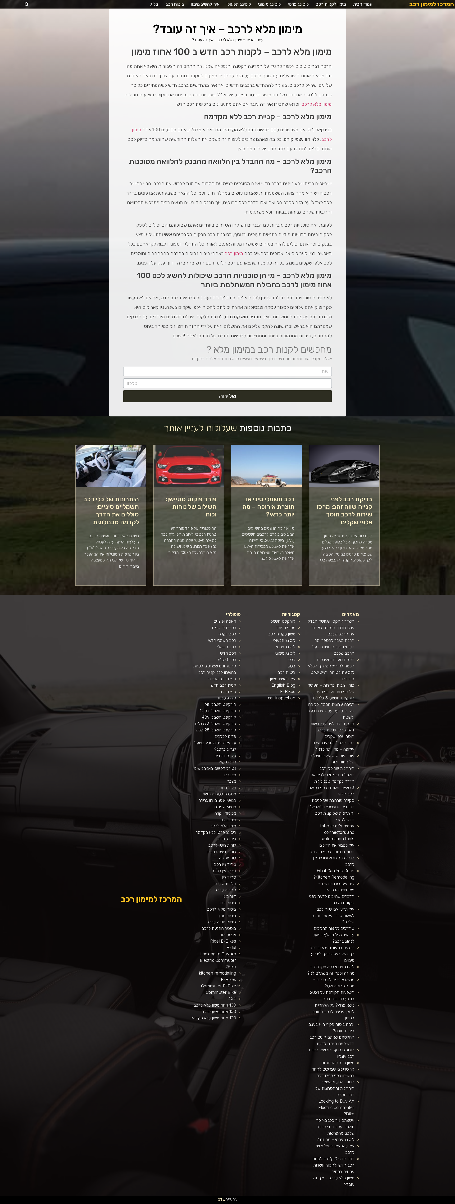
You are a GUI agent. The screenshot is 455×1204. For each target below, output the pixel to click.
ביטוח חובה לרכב (221, 922)
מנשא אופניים (225, 806)
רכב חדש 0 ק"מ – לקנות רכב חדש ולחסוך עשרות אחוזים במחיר (333, 1165)
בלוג (154, 4)
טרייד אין (229, 877)
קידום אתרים (255, 1202)
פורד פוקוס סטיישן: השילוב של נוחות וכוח (191, 506)
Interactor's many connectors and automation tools (337, 832)
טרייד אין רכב (225, 864)
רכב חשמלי (226, 646)
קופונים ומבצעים (446, 1202)
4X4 (232, 998)
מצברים (230, 774)
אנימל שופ (227, 934)
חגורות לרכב (225, 890)
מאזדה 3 (297, 1202)
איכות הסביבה (376, 1202)
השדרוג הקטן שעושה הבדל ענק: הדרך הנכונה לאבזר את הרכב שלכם (331, 628)
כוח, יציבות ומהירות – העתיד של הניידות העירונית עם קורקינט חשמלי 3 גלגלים (331, 692)
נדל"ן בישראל (311, 1202)
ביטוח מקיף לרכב (221, 909)
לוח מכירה (227, 858)
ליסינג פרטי (298, 4)
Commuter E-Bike (218, 986)
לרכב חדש (411, 1202)
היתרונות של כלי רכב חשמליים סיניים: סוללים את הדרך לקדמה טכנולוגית (111, 510)
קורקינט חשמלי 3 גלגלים (215, 723)
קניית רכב (228, 691)
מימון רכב (234, 253)
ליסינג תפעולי (239, 4)
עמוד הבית (362, 4)
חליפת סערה (225, 883)
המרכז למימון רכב (431, 4)
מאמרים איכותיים (431, 1202)
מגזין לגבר (306, 1202)
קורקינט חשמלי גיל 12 (218, 710)
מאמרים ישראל (389, 1202)
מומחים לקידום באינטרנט (284, 1202)
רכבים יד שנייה (224, 627)
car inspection (281, 698)
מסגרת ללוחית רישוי (219, 794)
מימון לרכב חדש (240, 1202)
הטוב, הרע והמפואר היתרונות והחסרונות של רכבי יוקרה (334, 1088)
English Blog (283, 685)
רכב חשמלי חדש (222, 640)
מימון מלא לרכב (317, 104)
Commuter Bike (221, 992)
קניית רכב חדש (223, 685)
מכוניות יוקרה (225, 813)
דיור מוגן (229, 896)
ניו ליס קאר (227, 762)
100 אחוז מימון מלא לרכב (215, 1005)
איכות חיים (437, 1202)
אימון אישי (327, 1202)
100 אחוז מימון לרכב (219, 1011)
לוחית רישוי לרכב (222, 845)
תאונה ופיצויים (225, 621)
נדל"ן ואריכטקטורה (261, 1202)
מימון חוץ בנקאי (245, 1202)
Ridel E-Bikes (223, 941)
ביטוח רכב (174, 4)
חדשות (381, 1202)
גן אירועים (344, 1202)
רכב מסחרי (384, 1202)
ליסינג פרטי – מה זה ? (335, 1139)
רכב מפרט (393, 1202)
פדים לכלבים (225, 736)
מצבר (231, 781)
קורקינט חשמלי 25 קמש (216, 730)
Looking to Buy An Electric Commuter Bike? (336, 1108)
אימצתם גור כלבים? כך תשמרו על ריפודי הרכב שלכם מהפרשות (335, 1127)
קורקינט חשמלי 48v (219, 717)
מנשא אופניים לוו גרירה (217, 800)
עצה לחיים (357, 1202)
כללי (291, 659)
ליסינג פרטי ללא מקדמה (216, 832)
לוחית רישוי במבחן (221, 851)
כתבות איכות (415, 1202)
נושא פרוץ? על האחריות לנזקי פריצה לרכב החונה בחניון (333, 1012)
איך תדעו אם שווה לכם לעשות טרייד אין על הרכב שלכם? (333, 916)
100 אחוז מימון (234, 1202)
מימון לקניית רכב (331, 4)
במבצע (372, 1202)
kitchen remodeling (217, 973)
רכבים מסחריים (322, 1202)
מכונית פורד (285, 627)
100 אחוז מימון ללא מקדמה (213, 1018)
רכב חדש (228, 653)
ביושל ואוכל (426, 1202)
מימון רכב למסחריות (337, 1062)
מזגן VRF (331, 1202)
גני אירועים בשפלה (399, 1202)
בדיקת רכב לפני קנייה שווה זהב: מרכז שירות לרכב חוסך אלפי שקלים (344, 510)
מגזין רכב (441, 1202)
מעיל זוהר (228, 787)
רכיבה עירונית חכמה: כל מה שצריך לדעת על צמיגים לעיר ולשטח (331, 711)
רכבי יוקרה (227, 634)
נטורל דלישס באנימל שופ (215, 768)
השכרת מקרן (278, 1202)
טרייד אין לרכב (224, 870)
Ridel (231, 947)
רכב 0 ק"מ (227, 659)
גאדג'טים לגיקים (316, 1202)
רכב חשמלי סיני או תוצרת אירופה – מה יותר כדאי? (268, 506)
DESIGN (227, 1200)
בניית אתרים (267, 1202)
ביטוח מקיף (226, 915)
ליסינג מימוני (269, 4)
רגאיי (368, 1202)
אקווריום (365, 1202)
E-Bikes (287, 691)
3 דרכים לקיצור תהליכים (334, 928)
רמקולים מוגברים (272, 1202)
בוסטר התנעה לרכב (219, 928)
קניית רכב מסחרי (222, 678)
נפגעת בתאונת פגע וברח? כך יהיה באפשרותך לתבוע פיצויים (332, 954)
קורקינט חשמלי (282, 621)
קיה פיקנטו (227, 698)
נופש (347, 1202)
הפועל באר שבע (452, 1202)
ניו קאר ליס (335, 1202)
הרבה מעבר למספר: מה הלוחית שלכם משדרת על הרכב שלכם (333, 647)
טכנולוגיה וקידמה (405, 1202)
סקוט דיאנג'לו (302, 1202)
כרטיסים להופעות (292, 1202)
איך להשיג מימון (205, 4)
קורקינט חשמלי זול (220, 704)
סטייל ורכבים (225, 755)
